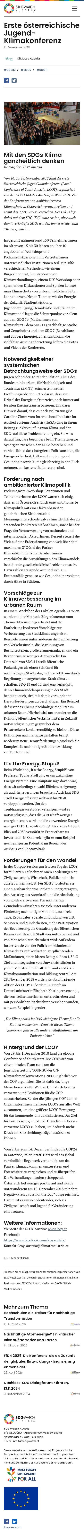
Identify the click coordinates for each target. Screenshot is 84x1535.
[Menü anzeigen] (74, 9)
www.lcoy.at (57, 1229)
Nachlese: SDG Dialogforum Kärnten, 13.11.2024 (36, 1385)
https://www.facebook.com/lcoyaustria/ (34, 1240)
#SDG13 (10, 70)
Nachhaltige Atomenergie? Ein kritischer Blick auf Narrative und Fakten (39, 1337)
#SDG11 (42, 70)
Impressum (12, 1527)
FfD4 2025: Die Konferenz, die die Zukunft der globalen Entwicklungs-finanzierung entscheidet (39, 1361)
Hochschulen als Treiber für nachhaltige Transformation (39, 1316)
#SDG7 (26, 70)
